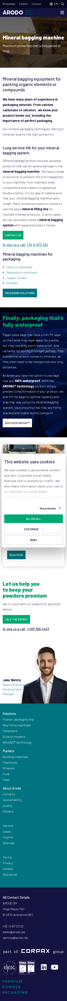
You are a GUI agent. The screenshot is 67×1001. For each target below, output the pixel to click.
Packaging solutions (20, 293)
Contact (36, 3)
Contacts (9, 794)
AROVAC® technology (17, 742)
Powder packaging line (18, 719)
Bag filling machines (17, 725)
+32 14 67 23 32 (13, 926)
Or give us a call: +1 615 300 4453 (26, 629)
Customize (31, 529)
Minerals (8, 768)
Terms (7, 857)
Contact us (13, 235)
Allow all (33, 518)
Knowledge (9, 3)
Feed (6, 780)
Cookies (8, 869)
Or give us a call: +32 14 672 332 (25, 245)
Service (8, 826)
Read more (16, 555)
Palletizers (10, 731)
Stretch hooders (14, 737)
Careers (23, 3)
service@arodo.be (15, 938)
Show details (48, 508)
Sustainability (12, 800)
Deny (33, 540)
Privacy (8, 863)
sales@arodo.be (14, 932)
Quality (7, 805)
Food (6, 774)
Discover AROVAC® (17, 423)
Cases (7, 831)
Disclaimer (10, 874)
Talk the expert (16, 619)
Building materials (15, 757)
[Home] (18, 12)
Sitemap (8, 843)
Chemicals (10, 762)
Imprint (8, 837)
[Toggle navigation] (62, 12)
